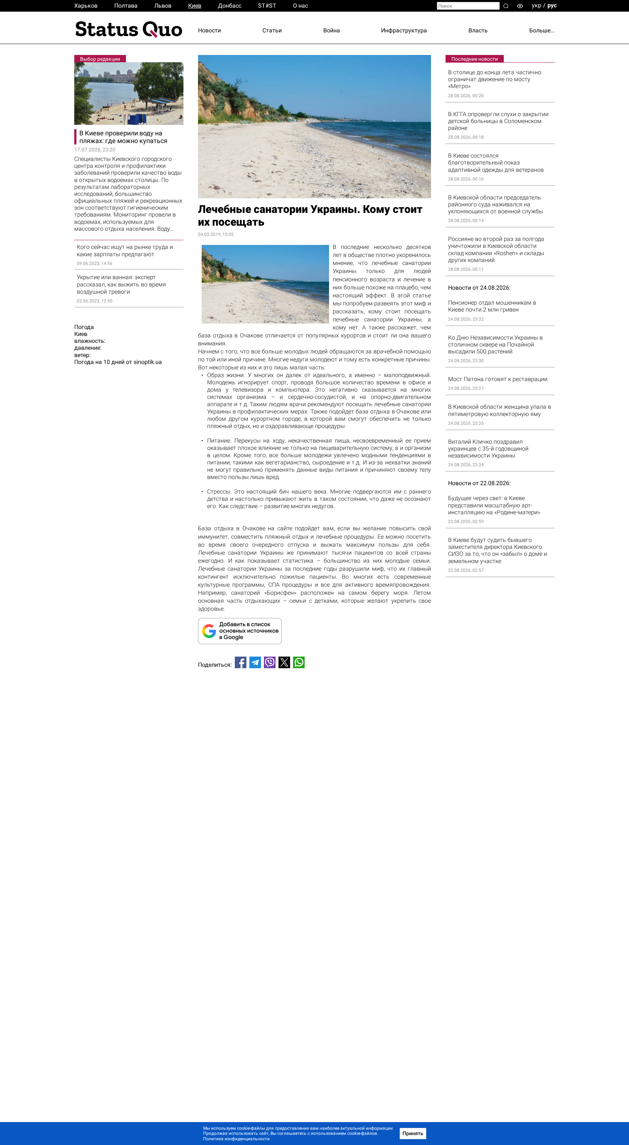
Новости (209, 30)
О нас (300, 5)
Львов (162, 5)
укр (536, 5)
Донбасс (229, 5)
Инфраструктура (404, 30)
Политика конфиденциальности (236, 1138)
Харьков (86, 5)
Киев (194, 5)
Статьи (272, 30)
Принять (413, 1133)
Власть (478, 30)
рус (552, 5)
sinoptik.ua (148, 361)
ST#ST (267, 5)
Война (331, 30)
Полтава (126, 5)
